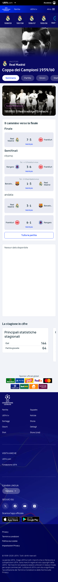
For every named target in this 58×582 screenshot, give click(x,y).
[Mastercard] (47, 380)
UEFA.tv (5, 415)
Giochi (5, 426)
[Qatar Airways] (43, 386)
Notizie (33, 415)
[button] (50, 9)
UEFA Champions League (6, 9)
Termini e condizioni (10, 536)
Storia (32, 421)
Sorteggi (6, 421)
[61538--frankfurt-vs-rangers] (29, 222)
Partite (5, 409)
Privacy (5, 532)
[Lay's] (29, 380)
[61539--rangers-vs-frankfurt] (29, 167)
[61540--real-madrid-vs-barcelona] (29, 205)
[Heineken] (10, 380)
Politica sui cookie (9, 541)
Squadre (33, 409)
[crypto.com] (15, 386)
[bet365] (24, 386)
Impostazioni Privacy (11, 545)
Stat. (4, 432)
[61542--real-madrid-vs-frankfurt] (29, 139)
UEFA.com (6, 459)
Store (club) (35, 432)
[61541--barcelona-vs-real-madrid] (29, 183)
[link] (17, 9)
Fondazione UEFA (9, 464)
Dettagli (33, 426)
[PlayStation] (19, 380)
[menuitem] (19, 9)
